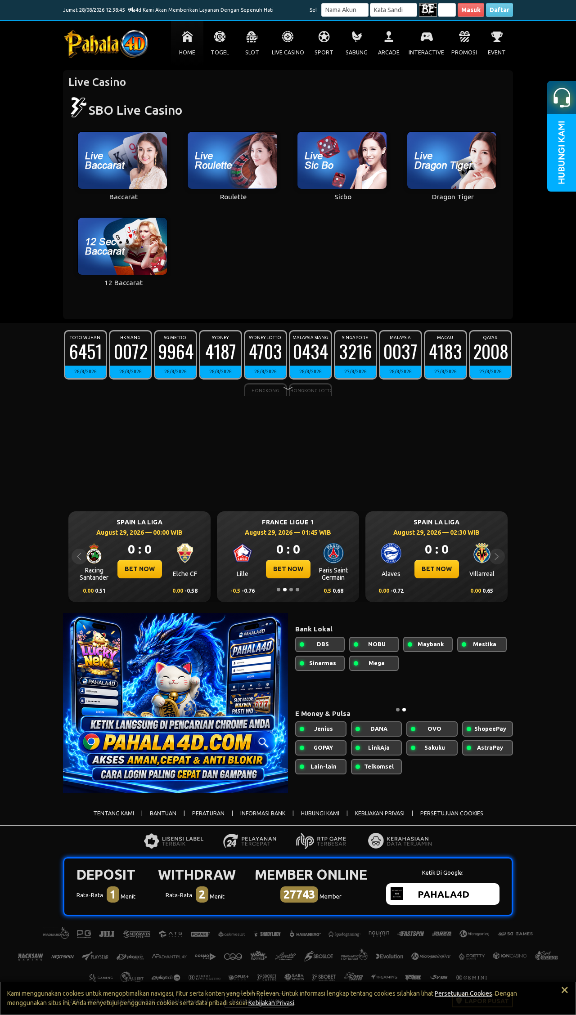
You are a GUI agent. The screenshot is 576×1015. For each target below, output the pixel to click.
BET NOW (168, 568)
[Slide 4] (297, 589)
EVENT (497, 52)
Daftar (499, 9)
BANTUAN (163, 813)
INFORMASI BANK (262, 813)
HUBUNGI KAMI (320, 813)
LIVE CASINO (288, 52)
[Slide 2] (285, 589)
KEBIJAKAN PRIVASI (380, 813)
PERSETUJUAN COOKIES (451, 813)
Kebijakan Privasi (271, 1002)
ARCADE (389, 52)
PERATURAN (208, 813)
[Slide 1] (278, 589)
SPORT (324, 52)
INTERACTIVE (426, 52)
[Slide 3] (291, 589)
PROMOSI (464, 52)
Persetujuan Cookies (463, 993)
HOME (187, 52)
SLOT (252, 52)
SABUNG (357, 52)
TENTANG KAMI (113, 813)
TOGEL (220, 52)
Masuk (471, 9)
